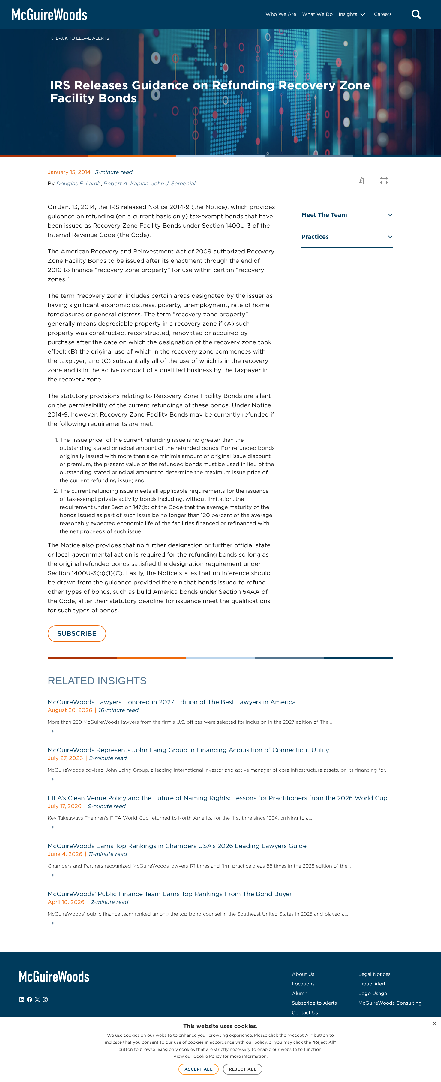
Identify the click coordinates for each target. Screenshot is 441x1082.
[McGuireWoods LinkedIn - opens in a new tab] (22, 999)
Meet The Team (324, 214)
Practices (315, 236)
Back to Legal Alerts (82, 38)
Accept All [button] (198, 1069)
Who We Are (281, 14)
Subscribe (77, 633)
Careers (383, 14)
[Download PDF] (360, 181)
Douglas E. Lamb (78, 183)
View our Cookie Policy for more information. (220, 1056)
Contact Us (305, 1012)
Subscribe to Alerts (314, 1003)
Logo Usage (372, 993)
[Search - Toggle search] (416, 14)
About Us (303, 974)
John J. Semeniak (174, 183)
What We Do (317, 14)
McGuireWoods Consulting (390, 1003)
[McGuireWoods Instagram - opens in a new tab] (45, 999)
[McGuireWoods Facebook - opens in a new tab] (29, 999)
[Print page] (384, 181)
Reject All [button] (242, 1069)
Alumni (300, 993)
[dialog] (220, 1049)
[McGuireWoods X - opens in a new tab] (37, 999)
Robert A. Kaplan (126, 183)
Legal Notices (374, 974)
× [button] (434, 1023)
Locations (303, 984)
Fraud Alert (372, 984)
